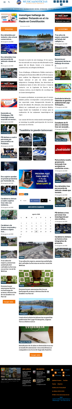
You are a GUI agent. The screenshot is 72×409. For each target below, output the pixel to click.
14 (41, 226)
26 (31, 231)
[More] (50, 200)
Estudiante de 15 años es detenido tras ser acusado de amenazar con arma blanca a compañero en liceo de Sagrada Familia (36, 347)
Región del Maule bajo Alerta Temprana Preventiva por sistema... (26, 374)
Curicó (3, 52)
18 (26, 229)
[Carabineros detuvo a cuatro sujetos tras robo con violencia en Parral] (9, 214)
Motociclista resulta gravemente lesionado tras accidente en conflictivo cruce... (63, 164)
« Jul (20, 237)
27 (36, 231)
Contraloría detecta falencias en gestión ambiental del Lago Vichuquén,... (63, 101)
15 (45, 226)
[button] (9, 2)
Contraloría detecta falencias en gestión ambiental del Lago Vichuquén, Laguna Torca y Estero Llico (35, 319)
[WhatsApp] (67, 1)
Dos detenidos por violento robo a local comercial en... (9, 37)
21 (41, 229)
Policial (4, 76)
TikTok (59, 372)
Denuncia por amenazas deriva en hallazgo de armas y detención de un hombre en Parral (8, 291)
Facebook (57, 369)
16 (50, 226)
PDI (26, 194)
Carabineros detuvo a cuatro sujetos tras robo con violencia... (8, 202)
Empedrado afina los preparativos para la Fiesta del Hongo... (26, 382)
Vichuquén (23, 314)
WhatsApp (58, 375)
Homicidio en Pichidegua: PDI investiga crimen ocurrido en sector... (9, 116)
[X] (64, 1)
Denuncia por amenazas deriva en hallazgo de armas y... (63, 62)
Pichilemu (5, 157)
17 (21, 229)
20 (36, 229)
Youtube (67, 375)
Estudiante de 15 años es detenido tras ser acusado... (62, 125)
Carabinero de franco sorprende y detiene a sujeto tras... (8, 228)
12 (31, 226)
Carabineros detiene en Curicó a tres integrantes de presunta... (63, 240)
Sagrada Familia (25, 342)
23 (50, 229)
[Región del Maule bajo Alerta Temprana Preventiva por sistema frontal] (34, 372)
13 (36, 226)
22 (45, 229)
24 (21, 231)
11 (26, 226)
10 (21, 226)
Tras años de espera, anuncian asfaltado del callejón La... (61, 38)
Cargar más (8, 302)
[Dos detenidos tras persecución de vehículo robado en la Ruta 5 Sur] (9, 73)
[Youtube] (61, 4)
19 (31, 229)
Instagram (67, 369)
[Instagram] (58, 1)
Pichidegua (5, 133)
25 (26, 231)
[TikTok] (61, 1)
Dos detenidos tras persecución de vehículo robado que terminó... (63, 189)
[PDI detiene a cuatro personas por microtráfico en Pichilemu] (9, 153)
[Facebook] (55, 1)
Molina (3, 257)
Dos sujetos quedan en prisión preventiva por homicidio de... (9, 178)
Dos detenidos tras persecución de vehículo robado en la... (8, 60)
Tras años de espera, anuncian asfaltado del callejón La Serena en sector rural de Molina (8, 265)
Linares (58, 181)
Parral (3, 218)
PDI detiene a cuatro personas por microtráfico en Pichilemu (9, 140)
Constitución (6, 194)
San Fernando (60, 205)
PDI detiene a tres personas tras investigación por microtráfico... (62, 216)
